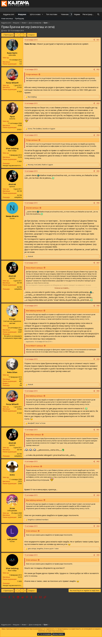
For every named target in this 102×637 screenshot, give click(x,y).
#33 (98, 103)
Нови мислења (7, 18)
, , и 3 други (40, 165)
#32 (98, 69)
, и (36, 423)
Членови (65, 14)
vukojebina (18, 197)
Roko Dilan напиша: (33, 434)
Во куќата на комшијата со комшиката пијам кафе (12, 337)
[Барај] (98, 14)
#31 (98, 40)
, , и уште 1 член (43, 549)
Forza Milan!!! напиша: (34, 346)
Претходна (8, 35)
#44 (98, 526)
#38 (98, 306)
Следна (31, 35)
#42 (98, 461)
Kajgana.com (8, 14)
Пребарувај (19, 18)
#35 (98, 171)
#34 (98, 135)
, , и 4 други (41, 129)
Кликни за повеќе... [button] (62, 288)
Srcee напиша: (31, 531)
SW (21, 385)
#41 (98, 430)
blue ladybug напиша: (34, 310)
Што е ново (35, 14)
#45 (98, 555)
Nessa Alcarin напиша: (34, 268)
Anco (5, 30)
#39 (98, 359)
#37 (98, 263)
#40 (98, 391)
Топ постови (51, 14)
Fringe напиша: (32, 74)
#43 (98, 495)
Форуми (22, 14)
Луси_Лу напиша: (32, 466)
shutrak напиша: (32, 208)
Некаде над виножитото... (12, 165)
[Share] (94, 39)
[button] (42, 14)
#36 (98, 203)
